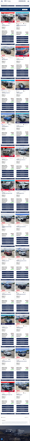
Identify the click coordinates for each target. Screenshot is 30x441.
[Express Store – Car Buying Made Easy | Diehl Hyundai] (15, 9)
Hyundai (7, 1)
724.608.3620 (12, 44)
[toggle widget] (2, 439)
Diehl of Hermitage (4, 44)
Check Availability (8, 41)
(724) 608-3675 (21, 430)
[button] (14, 17)
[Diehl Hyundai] (1, 1)
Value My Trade (8, 39)
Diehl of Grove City (4, 78)
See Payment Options (22, 38)
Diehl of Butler (18, 145)
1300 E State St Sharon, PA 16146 (22, 1)
